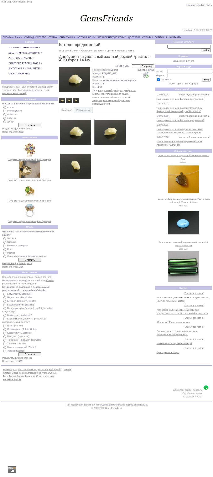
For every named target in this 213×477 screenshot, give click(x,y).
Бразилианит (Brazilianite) (20, 304)
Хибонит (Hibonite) (16, 343)
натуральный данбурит (110, 90)
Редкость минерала (17, 245)
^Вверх (67, 369)
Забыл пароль (175, 83)
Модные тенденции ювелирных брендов (30, 159)
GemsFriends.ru (194, 390)
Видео (12, 376)
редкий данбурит (101, 104)
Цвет (9, 249)
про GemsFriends (27, 369)
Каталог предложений (49, 369)
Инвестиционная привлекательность (26, 256)
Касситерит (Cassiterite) (19, 333)
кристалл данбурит (111, 94)
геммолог (12, 114)
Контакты (30, 376)
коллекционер (14, 110)
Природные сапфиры (168, 352)
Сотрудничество (45, 376)
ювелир (11, 107)
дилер (10, 121)
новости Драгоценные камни (194, 94)
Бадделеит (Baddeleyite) (19, 294)
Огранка (11, 242)
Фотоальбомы (49, 373)
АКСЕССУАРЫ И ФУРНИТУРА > (25, 68)
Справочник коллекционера (26, 373)
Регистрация (18, 1)
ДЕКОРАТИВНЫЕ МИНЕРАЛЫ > (25, 52)
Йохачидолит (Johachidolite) (22, 329)
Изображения (83, 110)
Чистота (11, 238)
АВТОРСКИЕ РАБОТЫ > (21, 58)
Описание (66, 110)
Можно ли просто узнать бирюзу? (174, 343)
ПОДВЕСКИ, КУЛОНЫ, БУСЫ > (25, 63)
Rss (15, 369)
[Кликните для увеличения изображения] (74, 79)
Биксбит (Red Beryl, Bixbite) (21, 301)
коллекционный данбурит (116, 100)
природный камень (111, 97)
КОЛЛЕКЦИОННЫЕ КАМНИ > (24, 47)
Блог (5, 376)
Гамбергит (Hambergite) (19, 315)
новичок (11, 118)
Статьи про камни (194, 293)
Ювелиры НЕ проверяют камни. (173, 322)
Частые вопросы (12, 379)
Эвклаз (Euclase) (16, 350)
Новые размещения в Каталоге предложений (180, 99)
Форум (20, 376)
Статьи (7, 373)
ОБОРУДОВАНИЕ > (19, 73)
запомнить (166, 79)
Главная (5, 1)
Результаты (8, 128)
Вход (29, 1)
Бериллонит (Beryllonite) (19, 297)
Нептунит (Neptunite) (18, 336)
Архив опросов (24, 128)
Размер (11, 253)
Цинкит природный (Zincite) (21, 347)
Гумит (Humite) (15, 325)
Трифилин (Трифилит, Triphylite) (24, 340)
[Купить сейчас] (145, 74)
